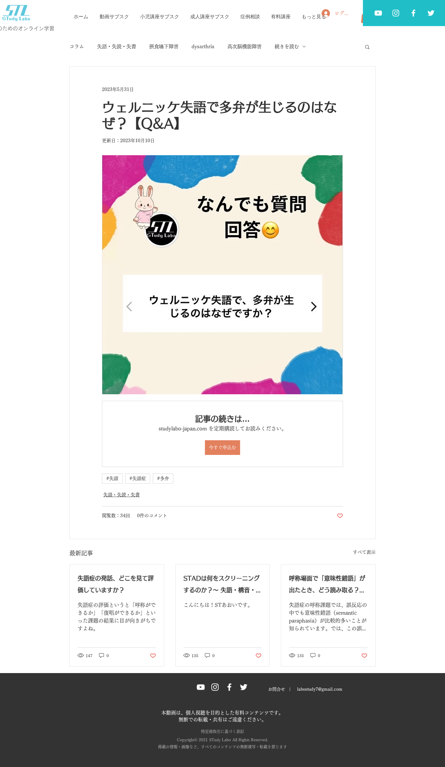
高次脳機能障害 (244, 46)
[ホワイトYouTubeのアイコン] (378, 13)
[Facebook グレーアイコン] (413, 13)
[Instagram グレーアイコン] (215, 687)
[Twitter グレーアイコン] (431, 13)
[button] (367, 46)
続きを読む (287, 46)
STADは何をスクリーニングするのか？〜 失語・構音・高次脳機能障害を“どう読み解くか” (222, 585)
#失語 (112, 478)
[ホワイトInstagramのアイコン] (395, 13)
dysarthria (203, 46)
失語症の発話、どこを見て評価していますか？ (116, 584)
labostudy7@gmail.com (319, 689)
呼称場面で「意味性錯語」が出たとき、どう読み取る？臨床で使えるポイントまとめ (327, 585)
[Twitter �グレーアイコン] (244, 687)
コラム (76, 46)
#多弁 (163, 478)
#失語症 (137, 478)
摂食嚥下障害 (164, 46)
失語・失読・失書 (116, 46)
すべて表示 (364, 552)
